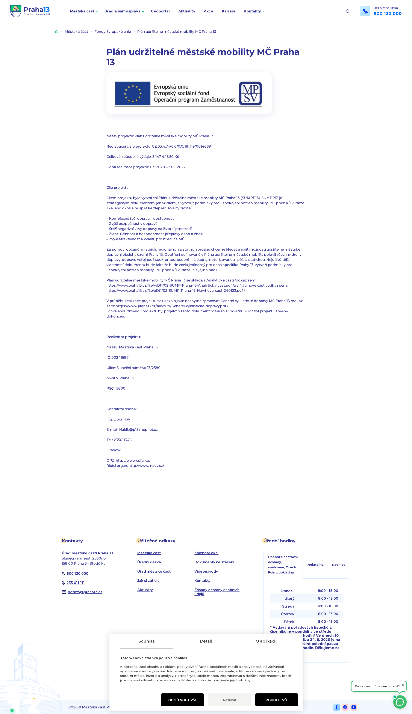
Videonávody (206, 571)
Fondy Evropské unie (112, 32)
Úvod (56, 32)
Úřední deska (149, 562)
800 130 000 (388, 13)
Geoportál (160, 11)
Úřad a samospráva (123, 11)
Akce (208, 11)
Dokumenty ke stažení (214, 562)
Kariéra (228, 11)
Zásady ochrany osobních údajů (216, 592)
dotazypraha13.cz (85, 592)
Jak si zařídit (148, 581)
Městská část (82, 11)
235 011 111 (76, 583)
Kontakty (252, 11)
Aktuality (186, 11)
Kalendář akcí (206, 553)
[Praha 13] (30, 11)
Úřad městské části (154, 571)
